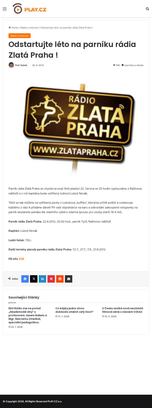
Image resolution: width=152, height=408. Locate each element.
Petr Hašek (21, 65)
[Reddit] (60, 279)
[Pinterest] (51, 279)
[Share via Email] (68, 279)
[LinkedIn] (42, 279)
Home (14, 27)
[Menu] (4, 10)
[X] (33, 279)
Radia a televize (29, 27)
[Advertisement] (76, 363)
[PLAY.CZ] (29, 9)
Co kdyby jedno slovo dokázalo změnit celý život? (74, 310)
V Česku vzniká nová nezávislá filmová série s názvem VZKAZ (122, 310)
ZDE (21, 259)
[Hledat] (147, 10)
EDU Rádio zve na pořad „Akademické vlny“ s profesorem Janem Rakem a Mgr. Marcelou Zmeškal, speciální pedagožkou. (28, 315)
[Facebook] (25, 279)
